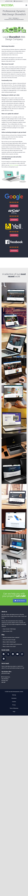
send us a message (13, 165)
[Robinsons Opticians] (14, 421)
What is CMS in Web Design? (9, 642)
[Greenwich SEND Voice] (14, 320)
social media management (15, 624)
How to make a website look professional (12, 644)
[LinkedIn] (13, 654)
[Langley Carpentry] (14, 572)
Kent (8, 616)
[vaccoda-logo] (7, 5)
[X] (8, 654)
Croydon (12, 616)
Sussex (23, 616)
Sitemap (14, 695)
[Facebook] (4, 654)
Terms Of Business (14, 708)
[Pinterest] (4, 659)
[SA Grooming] (14, 446)
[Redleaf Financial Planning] (14, 496)
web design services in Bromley (17, 614)
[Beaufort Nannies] (14, 345)
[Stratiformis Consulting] (14, 295)
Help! (14, 711)
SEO (7, 624)
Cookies (14, 701)
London (19, 616)
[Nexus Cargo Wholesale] (14, 521)
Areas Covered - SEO (7, 631)
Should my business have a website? (11, 637)
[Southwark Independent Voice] (14, 370)
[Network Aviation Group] (14, 546)
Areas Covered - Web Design (9, 629)
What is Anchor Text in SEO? (9, 646)
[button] (26, 5)
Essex (3, 618)
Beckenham (4, 616)
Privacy (14, 705)
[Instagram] (22, 654)
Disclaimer (14, 698)
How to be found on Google (9, 639)
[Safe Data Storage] (14, 471)
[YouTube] (17, 654)
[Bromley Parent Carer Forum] (14, 395)
